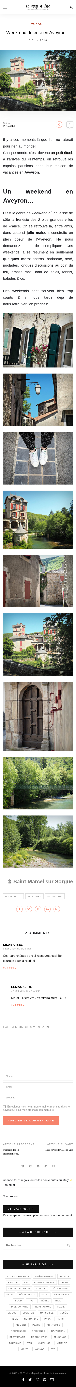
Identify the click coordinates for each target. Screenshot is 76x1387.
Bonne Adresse (44, 1282)
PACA (47, 1319)
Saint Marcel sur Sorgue (43, 881)
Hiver (31, 1301)
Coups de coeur (19, 1289)
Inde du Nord (19, 1307)
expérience (62, 1295)
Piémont (21, 1325)
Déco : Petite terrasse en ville (59, 1149)
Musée (64, 1313)
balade (64, 1276)
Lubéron (28, 1313)
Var (29, 1343)
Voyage (38, 23)
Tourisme (15, 1343)
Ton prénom (10, 1196)
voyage (40, 1349)
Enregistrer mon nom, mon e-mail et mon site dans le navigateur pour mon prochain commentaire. (36, 1108)
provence (38, 1331)
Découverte (13, 896)
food (18, 1301)
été (53, 1349)
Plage (36, 1325)
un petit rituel (61, 153)
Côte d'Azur (60, 1289)
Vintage (62, 1343)
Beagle (13, 1282)
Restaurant (17, 1337)
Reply (12, 968)
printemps (34, 896)
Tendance (60, 1337)
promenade (54, 896)
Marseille (47, 1313)
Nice (15, 1319)
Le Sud (12, 1313)
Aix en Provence (18, 1276)
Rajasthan (58, 1331)
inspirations (42, 1307)
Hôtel (45, 1301)
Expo (45, 1295)
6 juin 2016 (38, 40)
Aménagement (44, 1276)
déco (9, 1295)
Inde (58, 1301)
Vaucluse (44, 1343)
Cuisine (41, 1289)
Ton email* (9, 1184)
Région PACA (39, 1337)
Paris (60, 1319)
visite (25, 1349)
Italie (61, 1307)
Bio (26, 1282)
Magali (9, 125)
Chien (64, 1282)
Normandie (31, 1319)
